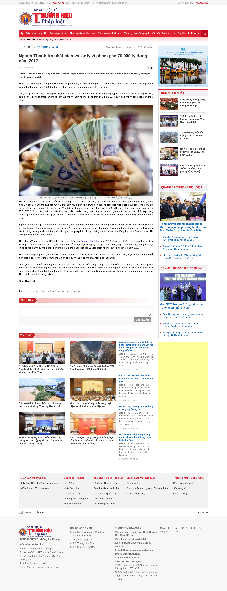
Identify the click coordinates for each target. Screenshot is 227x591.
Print (149, 68)
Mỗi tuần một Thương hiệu (35, 488)
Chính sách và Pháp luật (109, 33)
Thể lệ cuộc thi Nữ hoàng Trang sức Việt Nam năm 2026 (192, 119)
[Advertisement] (183, 391)
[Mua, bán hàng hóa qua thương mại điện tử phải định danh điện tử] (93, 389)
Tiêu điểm (130, 47)
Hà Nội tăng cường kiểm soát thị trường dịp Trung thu (136, 408)
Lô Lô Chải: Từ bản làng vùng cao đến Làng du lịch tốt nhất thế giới (136, 378)
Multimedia (193, 33)
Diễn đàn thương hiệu (36, 33)
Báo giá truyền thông (127, 553)
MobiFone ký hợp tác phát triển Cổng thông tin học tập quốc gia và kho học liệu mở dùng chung (40, 440)
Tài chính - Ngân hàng (105, 493)
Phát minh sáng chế (183, 483)
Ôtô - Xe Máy (180, 493)
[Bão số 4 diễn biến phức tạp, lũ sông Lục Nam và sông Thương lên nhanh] (42, 389)
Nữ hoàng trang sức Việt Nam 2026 (55, 39)
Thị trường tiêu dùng (104, 503)
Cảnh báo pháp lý (135, 493)
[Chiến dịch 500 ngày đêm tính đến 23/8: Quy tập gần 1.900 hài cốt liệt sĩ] (93, 352)
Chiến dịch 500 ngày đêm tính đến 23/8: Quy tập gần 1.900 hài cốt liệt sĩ (92, 367)
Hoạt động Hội (178, 33)
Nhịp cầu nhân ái (114, 47)
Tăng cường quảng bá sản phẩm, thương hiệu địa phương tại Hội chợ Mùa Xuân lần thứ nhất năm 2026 (183, 227)
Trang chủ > (27, 47)
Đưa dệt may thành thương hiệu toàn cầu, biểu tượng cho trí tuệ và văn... (183, 315)
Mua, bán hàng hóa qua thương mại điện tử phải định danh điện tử (90, 405)
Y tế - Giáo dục (145, 47)
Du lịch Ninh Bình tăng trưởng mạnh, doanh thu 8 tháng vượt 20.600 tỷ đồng (135, 437)
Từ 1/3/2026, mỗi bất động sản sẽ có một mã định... (191, 135)
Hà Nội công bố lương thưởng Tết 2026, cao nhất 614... (192, 152)
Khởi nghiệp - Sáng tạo (76, 498)
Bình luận (142, 319)
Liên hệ (27, 512)
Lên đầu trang (199, 512)
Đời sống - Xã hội (58, 33)
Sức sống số (179, 488)
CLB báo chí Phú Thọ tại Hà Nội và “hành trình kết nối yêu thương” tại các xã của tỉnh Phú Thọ (41, 369)
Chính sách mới (134, 483)
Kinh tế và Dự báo (103, 498)
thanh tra (65, 291)
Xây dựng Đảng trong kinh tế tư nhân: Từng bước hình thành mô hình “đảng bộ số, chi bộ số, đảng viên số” (136, 346)
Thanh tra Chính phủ (49, 291)
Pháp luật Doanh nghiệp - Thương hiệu (147, 488)
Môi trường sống (72, 493)
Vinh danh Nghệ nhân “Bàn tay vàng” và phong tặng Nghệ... (192, 168)
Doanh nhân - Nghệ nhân (107, 488)
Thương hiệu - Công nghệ (136, 33)
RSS (42, 512)
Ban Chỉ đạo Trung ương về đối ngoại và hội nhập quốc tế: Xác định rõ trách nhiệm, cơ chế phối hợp (92, 440)
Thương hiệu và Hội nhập (82, 33)
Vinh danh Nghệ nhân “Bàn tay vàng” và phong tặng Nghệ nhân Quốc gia (182, 256)
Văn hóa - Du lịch (160, 33)
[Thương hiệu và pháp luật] (35, 532)
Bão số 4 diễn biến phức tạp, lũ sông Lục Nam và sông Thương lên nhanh (40, 405)
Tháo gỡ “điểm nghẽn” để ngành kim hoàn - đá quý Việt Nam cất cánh (183, 247)
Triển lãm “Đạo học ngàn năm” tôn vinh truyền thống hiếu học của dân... (181, 238)
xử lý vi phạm (32, 291)
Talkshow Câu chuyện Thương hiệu (39, 483)
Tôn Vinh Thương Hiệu (106, 483)
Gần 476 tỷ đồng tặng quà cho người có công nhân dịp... (192, 102)
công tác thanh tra (89, 241)
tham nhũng (76, 291)
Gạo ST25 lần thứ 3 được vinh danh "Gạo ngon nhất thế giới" (182, 306)
